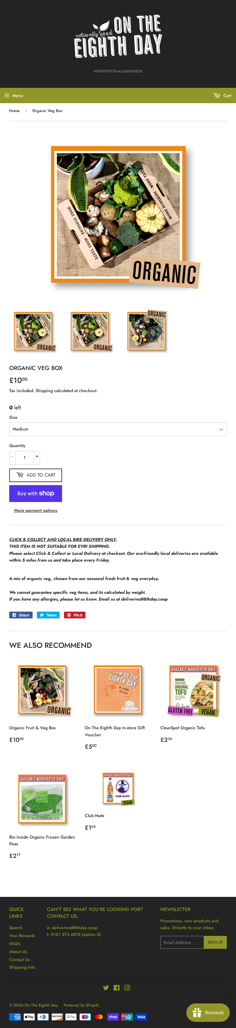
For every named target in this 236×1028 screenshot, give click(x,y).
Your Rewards (22, 936)
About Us (18, 951)
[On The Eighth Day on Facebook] (116, 989)
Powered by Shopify (81, 1005)
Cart (226, 95)
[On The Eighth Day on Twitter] (106, 989)
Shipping (44, 390)
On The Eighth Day (41, 1005)
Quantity (17, 445)
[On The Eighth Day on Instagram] (127, 989)
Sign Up (215, 942)
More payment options (35, 510)
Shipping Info (22, 967)
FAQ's (14, 943)
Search (15, 928)
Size (13, 417)
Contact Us (19, 959)
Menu (17, 95)
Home (14, 111)
